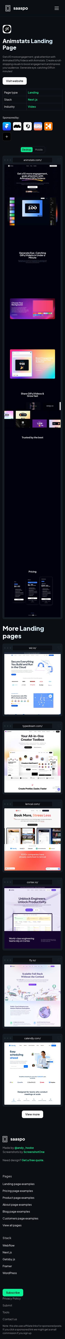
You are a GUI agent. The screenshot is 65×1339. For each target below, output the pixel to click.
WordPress (10, 1273)
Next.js (7, 1252)
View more (32, 1114)
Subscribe (13, 1292)
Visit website (14, 81)
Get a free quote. (33, 1160)
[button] (56, 8)
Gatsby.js (9, 1259)
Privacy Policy (12, 1298)
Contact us (10, 1319)
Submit (7, 1305)
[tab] (27, 149)
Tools (6, 1312)
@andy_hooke (24, 1147)
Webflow (9, 1245)
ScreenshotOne (34, 1152)
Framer (7, 1266)
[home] (17, 8)
